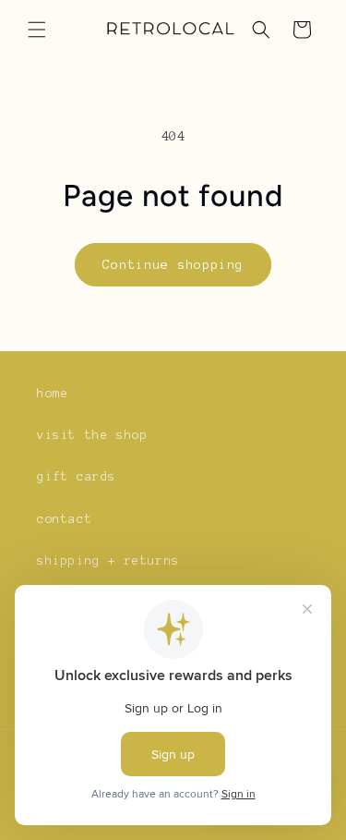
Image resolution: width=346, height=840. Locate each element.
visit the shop (92, 435)
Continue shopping (173, 265)
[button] (37, 29)
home (52, 393)
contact (64, 519)
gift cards (76, 476)
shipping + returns (108, 560)
